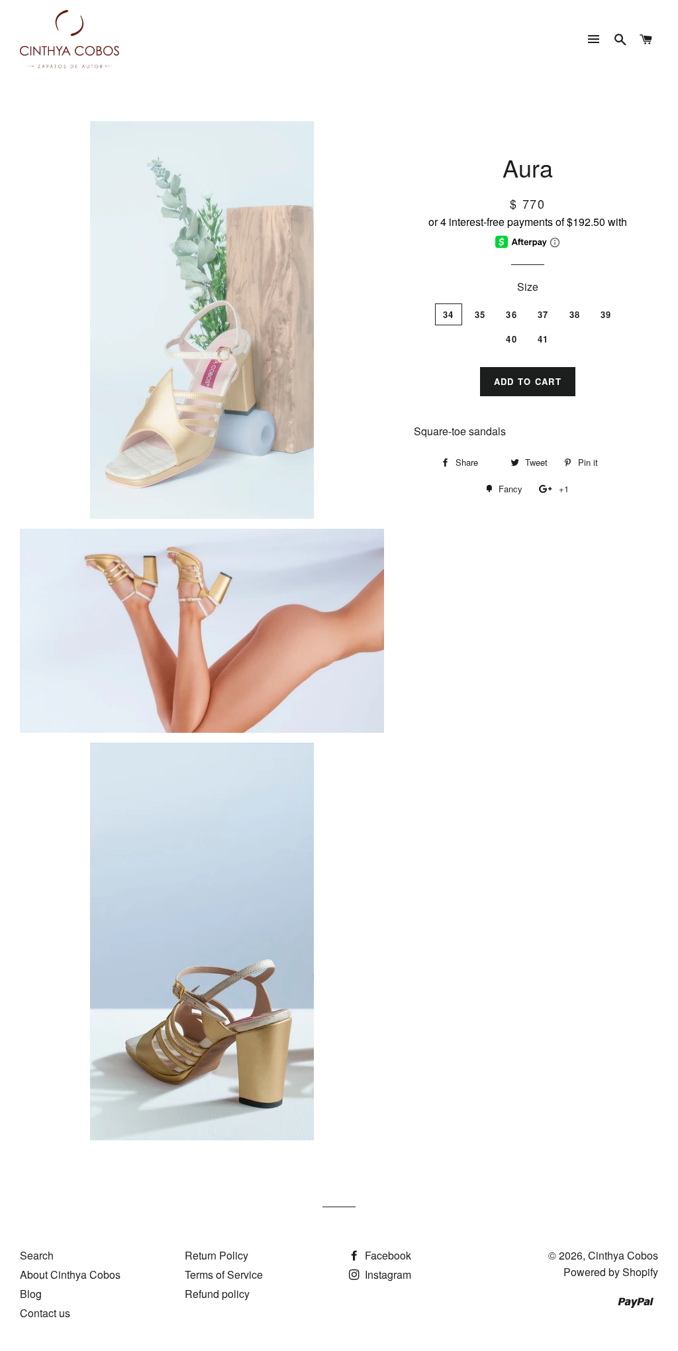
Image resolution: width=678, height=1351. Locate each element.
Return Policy (216, 1255)
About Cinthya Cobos (70, 1274)
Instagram (386, 1274)
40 (511, 339)
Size (527, 286)
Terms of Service (224, 1274)
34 (448, 314)
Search (37, 1255)
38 (575, 314)
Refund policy (217, 1293)
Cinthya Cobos (623, 1255)
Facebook (386, 1255)
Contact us (45, 1313)
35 (480, 314)
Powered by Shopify (610, 1271)
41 (543, 339)
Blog (31, 1293)
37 (543, 314)
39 (606, 314)
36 (511, 314)
